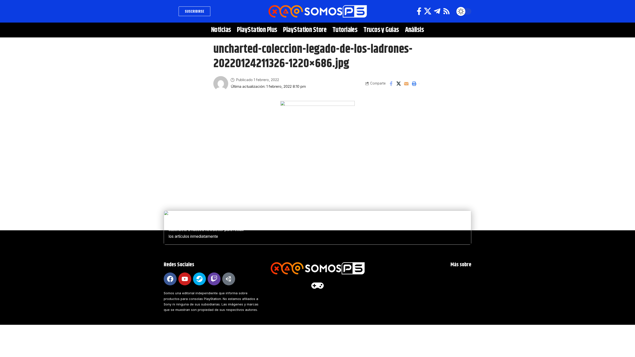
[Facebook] (419, 11)
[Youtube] (184, 278)
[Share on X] (398, 84)
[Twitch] (214, 278)
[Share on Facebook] (390, 84)
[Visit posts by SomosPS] (220, 83)
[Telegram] (437, 11)
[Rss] (446, 11)
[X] (428, 11)
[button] (170, 11)
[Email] (406, 84)
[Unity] (228, 278)
